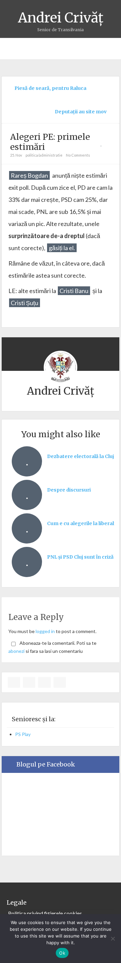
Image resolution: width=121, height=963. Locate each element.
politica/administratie (44, 155)
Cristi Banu (73, 290)
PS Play (23, 734)
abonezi (16, 651)
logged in (45, 631)
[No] (112, 938)
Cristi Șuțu (24, 302)
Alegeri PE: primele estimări (50, 141)
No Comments (78, 155)
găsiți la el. (62, 247)
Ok (62, 953)
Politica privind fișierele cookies (45, 913)
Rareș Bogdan (29, 175)
